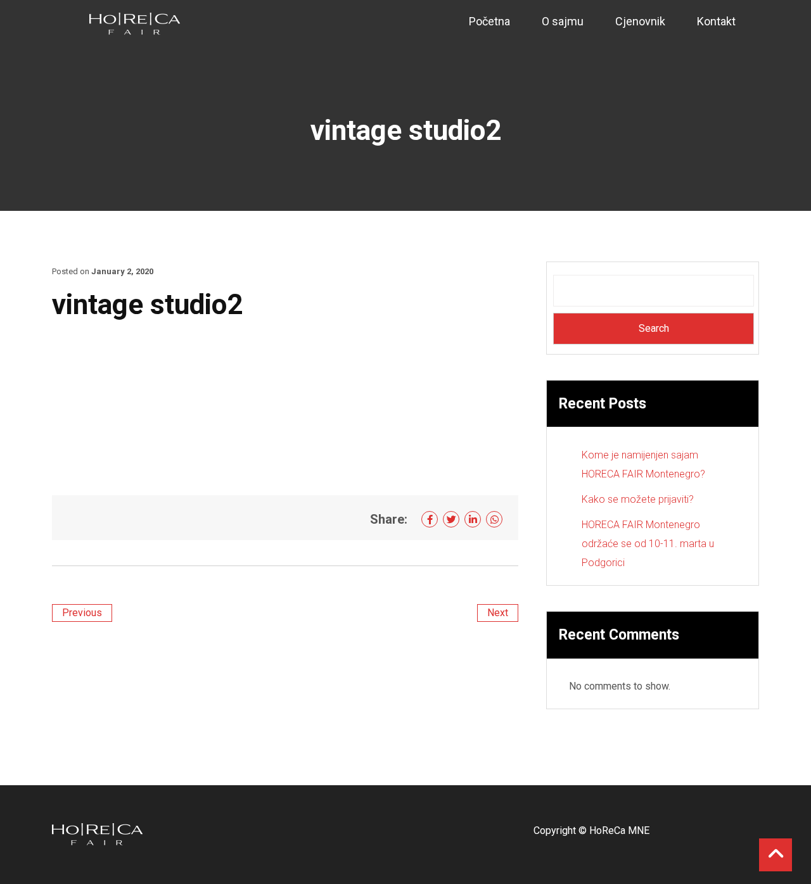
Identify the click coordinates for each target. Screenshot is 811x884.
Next (497, 613)
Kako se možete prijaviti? (638, 499)
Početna (489, 21)
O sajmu (563, 21)
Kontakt (716, 21)
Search (654, 328)
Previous (82, 613)
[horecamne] (135, 23)
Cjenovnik (640, 21)
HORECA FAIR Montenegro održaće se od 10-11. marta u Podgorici (648, 544)
